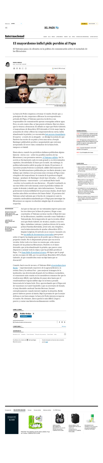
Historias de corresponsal (82, 36)
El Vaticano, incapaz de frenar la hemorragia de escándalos (11, 229)
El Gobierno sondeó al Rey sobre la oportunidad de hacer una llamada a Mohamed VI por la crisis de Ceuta (87, 175)
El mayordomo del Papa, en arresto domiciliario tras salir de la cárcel (11, 213)
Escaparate (8, 410)
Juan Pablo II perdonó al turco (34, 252)
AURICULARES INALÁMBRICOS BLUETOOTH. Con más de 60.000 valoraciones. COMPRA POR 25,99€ (59, 428)
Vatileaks (23, 334)
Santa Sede (50, 334)
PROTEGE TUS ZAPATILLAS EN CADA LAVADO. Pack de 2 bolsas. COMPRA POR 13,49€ (35, 432)
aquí (47, 342)
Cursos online (37, 410)
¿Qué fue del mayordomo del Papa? (10, 221)
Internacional (14, 36)
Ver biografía (24, 316)
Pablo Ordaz (17, 62)
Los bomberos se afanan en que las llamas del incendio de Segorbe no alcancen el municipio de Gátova (87, 135)
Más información (17, 342)
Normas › (64, 326)
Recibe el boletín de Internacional (23, 322)
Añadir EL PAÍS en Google (59, 68)
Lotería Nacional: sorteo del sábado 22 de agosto (86, 148)
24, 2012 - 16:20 (21, 64)
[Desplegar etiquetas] (65, 334)
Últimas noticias (94, 36)
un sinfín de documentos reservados (39, 234)
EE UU (49, 36)
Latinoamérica (59, 36)
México (53, 36)
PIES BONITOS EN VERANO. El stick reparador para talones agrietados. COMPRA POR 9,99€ (91, 427)
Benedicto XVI (16, 334)
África (73, 36)
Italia (55, 334)
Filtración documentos (40, 334)
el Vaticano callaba (50, 157)
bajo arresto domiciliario (55, 134)
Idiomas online (47, 410)
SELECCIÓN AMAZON (19, 410)
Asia (70, 36)
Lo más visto (80, 163)
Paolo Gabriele (30, 334)
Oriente (66, 36)
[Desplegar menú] (6, 27)
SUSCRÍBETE (84, 23)
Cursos (29, 410)
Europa (45, 36)
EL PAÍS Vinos (57, 410)
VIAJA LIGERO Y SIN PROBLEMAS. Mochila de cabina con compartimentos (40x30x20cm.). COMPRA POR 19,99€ (75, 428)
